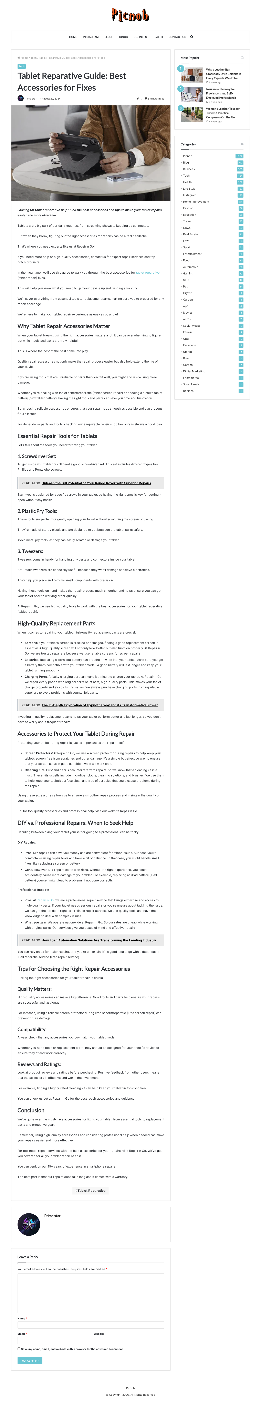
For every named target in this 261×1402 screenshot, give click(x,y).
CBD (186, 338)
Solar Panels (191, 384)
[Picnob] (130, 15)
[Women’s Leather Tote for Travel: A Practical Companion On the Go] (192, 114)
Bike (186, 358)
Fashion (188, 208)
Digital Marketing (194, 371)
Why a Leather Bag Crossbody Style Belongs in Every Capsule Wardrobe (223, 74)
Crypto (187, 293)
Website (99, 1333)
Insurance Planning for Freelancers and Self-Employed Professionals (221, 93)
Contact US (177, 37)
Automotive (190, 267)
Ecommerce (191, 377)
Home (73, 37)
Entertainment (192, 253)
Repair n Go (45, 900)
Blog (108, 37)
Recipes (188, 391)
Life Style (189, 188)
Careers (188, 299)
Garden (188, 364)
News (186, 227)
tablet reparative (148, 272)
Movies (187, 312)
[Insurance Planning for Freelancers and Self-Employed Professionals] (192, 94)
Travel (187, 221)
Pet (185, 286)
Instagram (91, 37)
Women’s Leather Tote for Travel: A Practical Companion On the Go (223, 113)
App (185, 306)
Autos (187, 319)
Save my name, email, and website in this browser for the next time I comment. (72, 1349)
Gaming (188, 273)
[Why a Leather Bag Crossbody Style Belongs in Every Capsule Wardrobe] (192, 75)
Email (22, 1333)
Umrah (187, 351)
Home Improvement (196, 201)
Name (22, 1318)
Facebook (189, 345)
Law (186, 240)
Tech (34, 57)
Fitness (187, 332)
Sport (186, 247)
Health (158, 37)
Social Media (191, 325)
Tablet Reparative (91, 1191)
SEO (186, 280)
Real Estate (190, 234)
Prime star (52, 1215)
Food (186, 260)
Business (140, 37)
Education (189, 214)
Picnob (122, 37)
